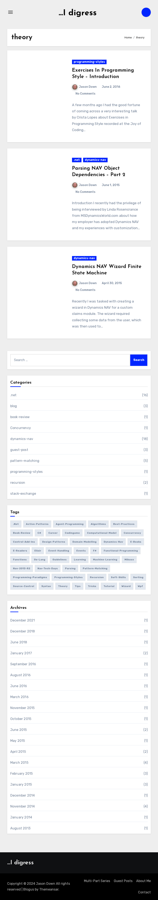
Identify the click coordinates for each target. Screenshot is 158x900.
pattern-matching (24, 461)
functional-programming (121, 550)
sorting (138, 577)
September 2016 (23, 664)
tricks (92, 586)
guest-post (19, 450)
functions (20, 559)
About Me (143, 881)
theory (62, 586)
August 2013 (20, 828)
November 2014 (22, 806)
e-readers (20, 550)
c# (39, 532)
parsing (70, 568)
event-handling (58, 550)
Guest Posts (123, 881)
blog (13, 406)
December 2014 (22, 795)
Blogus (28, 889)
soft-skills (118, 577)
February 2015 (21, 773)
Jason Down (88, 87)
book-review (20, 417)
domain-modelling (84, 541)
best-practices (124, 524)
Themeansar (48, 889)
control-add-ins (24, 541)
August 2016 (20, 675)
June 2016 (18, 686)
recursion (17, 483)
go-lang (39, 559)
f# (94, 550)
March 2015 (19, 763)
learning (80, 559)
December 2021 (22, 620)
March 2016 (19, 697)
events (81, 550)
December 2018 (22, 631)
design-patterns (53, 541)
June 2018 (18, 642)
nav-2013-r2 (21, 568)
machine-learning (105, 559)
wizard (126, 586)
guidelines (59, 559)
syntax (46, 586)
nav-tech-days (47, 568)
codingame (72, 532)
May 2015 (17, 741)
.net (77, 160)
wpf (140, 586)
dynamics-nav (95, 160)
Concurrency (20, 428)
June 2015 (18, 730)
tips (78, 586)
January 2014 (21, 817)
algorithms (98, 524)
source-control (23, 586)
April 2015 (18, 752)
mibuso (129, 559)
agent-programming (70, 524)
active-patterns (37, 524)
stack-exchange (23, 494)
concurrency (132, 532)
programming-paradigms (30, 577)
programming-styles (89, 62)
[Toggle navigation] (10, 12)
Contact (144, 892)
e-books (135, 541)
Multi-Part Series (97, 881)
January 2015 (21, 784)
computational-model (101, 532)
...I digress (78, 13)
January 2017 (21, 653)
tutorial (108, 586)
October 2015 (20, 719)
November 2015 (22, 708)
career (53, 532)
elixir (37, 550)
